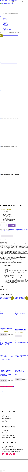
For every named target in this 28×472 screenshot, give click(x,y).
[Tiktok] (14, 454)
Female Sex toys (13, 230)
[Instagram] (7, 454)
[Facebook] (3, 454)
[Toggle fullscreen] (1, 470)
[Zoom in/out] (0, 470)
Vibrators (24, 230)
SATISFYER (3, 232)
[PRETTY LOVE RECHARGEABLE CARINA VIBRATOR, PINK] (21, 354)
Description (4, 236)
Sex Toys (19, 230)
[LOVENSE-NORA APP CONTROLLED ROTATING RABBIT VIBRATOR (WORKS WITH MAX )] (6, 354)
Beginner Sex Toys (23, 229)
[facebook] (3, 5)
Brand (10, 236)
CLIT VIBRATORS (4, 230)
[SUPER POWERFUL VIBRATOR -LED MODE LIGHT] (6, 311)
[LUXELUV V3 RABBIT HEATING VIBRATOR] (21, 312)
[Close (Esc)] (4, 470)
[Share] (3, 470)
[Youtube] (10, 454)
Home (1, 32)
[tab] (4, 236)
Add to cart (11, 225)
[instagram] (4, 5)
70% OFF (17, 229)
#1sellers (6, 32)
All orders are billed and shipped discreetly (9, 0)
